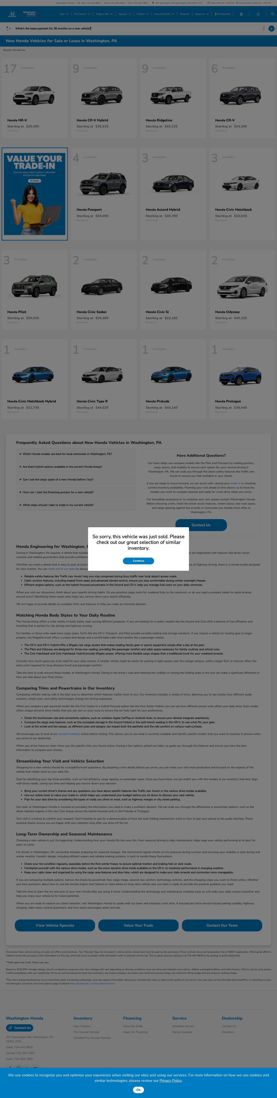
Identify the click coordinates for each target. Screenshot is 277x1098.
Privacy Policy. (171, 1080)
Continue (138, 561)
